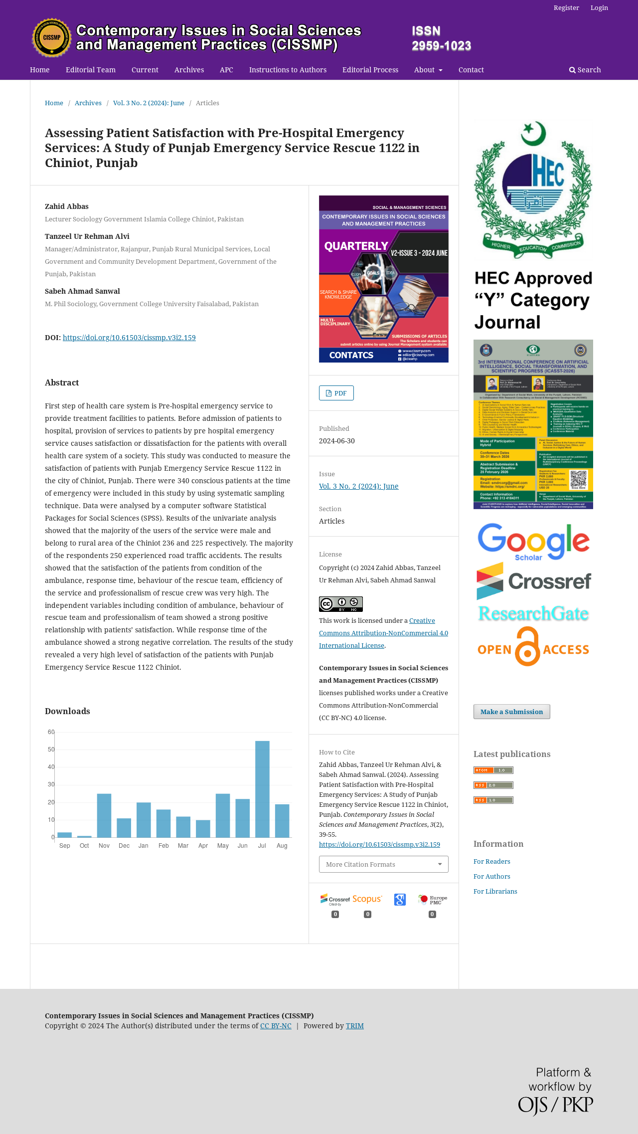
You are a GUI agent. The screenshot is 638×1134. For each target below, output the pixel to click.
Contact (471, 69)
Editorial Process (370, 69)
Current (145, 69)
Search (588, 69)
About (425, 69)
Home (40, 69)
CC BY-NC (276, 1025)
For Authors (492, 876)
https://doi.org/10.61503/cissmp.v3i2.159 (129, 337)
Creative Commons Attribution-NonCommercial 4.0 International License (383, 633)
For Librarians (495, 891)
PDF (340, 392)
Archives (189, 69)
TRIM (355, 1025)
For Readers (492, 861)
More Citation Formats (360, 864)
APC (226, 69)
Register (566, 7)
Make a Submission (511, 711)
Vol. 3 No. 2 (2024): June (148, 102)
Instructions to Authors (287, 69)
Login (599, 7)
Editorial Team (91, 69)
